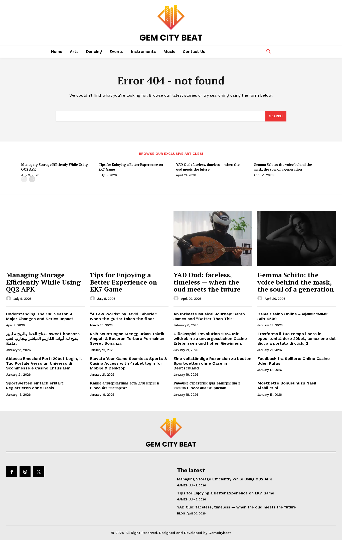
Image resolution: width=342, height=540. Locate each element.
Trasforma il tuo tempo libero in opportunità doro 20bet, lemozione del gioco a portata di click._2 (296, 338)
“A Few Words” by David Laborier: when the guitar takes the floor (123, 316)
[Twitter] (38, 471)
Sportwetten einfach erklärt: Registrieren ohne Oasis (35, 385)
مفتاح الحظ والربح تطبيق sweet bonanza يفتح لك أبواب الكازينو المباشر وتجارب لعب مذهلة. (43, 338)
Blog (181, 513)
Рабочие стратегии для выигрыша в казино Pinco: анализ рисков (207, 385)
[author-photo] (9, 298)
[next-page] (32, 179)
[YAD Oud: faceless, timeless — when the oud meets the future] (213, 238)
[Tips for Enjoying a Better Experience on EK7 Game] (129, 238)
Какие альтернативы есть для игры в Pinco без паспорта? (124, 385)
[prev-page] (24, 179)
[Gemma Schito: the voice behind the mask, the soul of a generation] (296, 238)
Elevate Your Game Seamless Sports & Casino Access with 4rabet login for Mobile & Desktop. (128, 363)
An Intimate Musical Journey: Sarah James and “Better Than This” (209, 316)
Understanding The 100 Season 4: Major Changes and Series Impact (40, 316)
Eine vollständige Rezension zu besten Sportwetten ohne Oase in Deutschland (212, 363)
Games (182, 485)
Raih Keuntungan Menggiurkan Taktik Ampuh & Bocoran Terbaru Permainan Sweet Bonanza (127, 338)
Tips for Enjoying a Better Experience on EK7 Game (131, 166)
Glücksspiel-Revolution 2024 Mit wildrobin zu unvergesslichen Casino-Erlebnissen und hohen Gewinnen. (211, 338)
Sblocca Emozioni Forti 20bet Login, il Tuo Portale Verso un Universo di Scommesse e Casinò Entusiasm (44, 363)
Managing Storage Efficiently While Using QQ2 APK (54, 166)
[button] (269, 52)
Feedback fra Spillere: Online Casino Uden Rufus (293, 361)
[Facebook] (11, 471)
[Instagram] (25, 471)
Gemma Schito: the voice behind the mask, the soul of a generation (283, 166)
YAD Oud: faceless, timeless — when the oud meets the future (207, 166)
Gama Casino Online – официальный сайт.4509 (292, 316)
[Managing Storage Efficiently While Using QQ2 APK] (45, 238)
